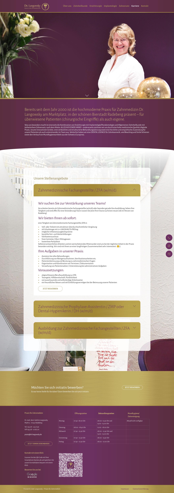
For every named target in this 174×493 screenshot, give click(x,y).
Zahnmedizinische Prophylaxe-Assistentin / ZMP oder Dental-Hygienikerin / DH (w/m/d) (81, 309)
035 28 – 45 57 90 (33, 427)
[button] (87, 190)
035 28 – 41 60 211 (33, 430)
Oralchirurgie (96, 6)
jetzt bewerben (50, 289)
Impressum (125, 489)
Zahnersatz (124, 6)
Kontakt (144, 6)
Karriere (135, 6)
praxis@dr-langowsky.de (33, 434)
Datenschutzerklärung (140, 489)
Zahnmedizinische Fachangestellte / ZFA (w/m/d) (77, 190)
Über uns (67, 6)
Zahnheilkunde (80, 6)
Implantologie (110, 6)
